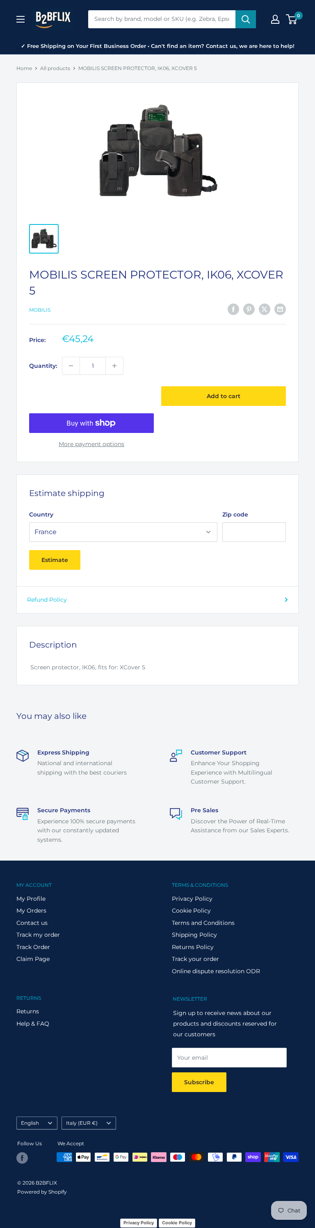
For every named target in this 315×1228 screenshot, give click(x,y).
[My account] (275, 19)
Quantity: (43, 365)
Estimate (54, 560)
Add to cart (223, 396)
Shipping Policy (194, 934)
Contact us (32, 923)
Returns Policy (193, 947)
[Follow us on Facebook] (22, 1158)
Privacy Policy (192, 898)
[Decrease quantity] (71, 365)
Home (24, 68)
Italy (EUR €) (82, 1123)
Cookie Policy (191, 910)
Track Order (33, 947)
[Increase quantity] (114, 365)
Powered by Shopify (42, 1192)
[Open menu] (20, 19)
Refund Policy (47, 599)
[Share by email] (280, 309)
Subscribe (199, 1082)
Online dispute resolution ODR (216, 971)
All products (55, 68)
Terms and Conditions (203, 923)
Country (41, 514)
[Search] (245, 19)
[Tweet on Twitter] (264, 309)
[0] (292, 19)
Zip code (235, 514)
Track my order (38, 934)
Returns (27, 1011)
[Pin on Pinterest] (249, 309)
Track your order (195, 959)
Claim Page (33, 959)
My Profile (31, 898)
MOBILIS (39, 310)
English (30, 1123)
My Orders (31, 910)
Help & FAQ (32, 1023)
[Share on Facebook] (233, 309)
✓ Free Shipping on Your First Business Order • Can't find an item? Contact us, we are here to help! (157, 46)
